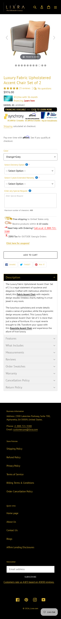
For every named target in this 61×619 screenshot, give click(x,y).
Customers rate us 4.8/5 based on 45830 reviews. (29, 582)
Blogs (9, 538)
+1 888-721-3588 (23, 426)
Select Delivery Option (14, 164)
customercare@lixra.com (25, 429)
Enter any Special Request (16, 191)
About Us (11, 521)
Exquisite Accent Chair (21, 328)
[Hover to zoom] (30, 39)
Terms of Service (15, 474)
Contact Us (12, 530)
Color (6, 150)
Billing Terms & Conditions (20, 482)
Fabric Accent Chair (26, 294)
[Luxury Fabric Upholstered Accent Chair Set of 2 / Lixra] (16, 65)
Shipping (8, 126)
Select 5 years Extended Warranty (19, 177)
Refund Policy (13, 457)
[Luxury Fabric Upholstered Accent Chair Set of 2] (45, 65)
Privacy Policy (13, 465)
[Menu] (55, 7)
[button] (11, 88)
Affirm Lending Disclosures (20, 547)
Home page (12, 513)
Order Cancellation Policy (20, 491)
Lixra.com (34, 608)
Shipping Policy (14, 448)
